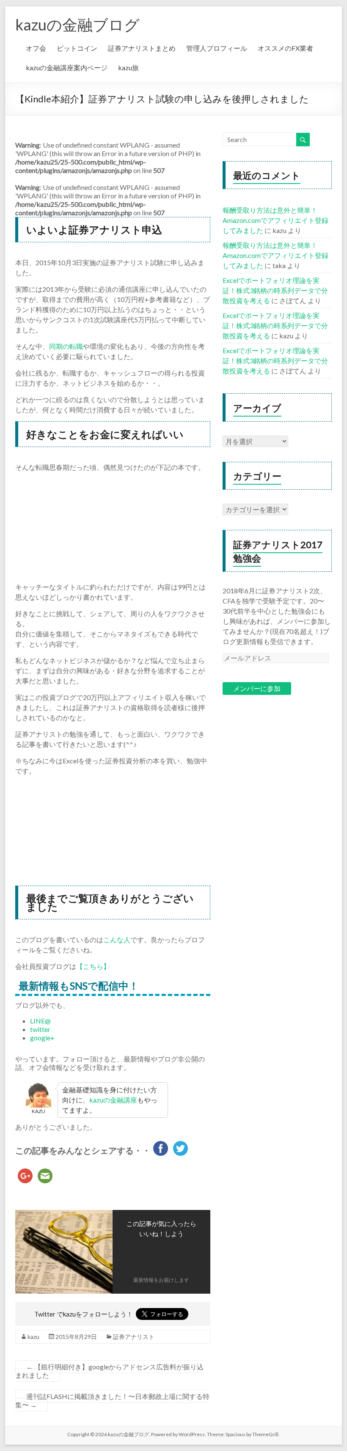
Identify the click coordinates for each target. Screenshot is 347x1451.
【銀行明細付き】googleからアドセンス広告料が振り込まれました (109, 1371)
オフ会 (36, 48)
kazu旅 (128, 67)
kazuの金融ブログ (77, 24)
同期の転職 (66, 346)
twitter (40, 1029)
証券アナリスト (133, 1336)
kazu (33, 1336)
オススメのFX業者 (285, 48)
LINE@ (40, 1021)
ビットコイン (77, 48)
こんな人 (116, 939)
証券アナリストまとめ (142, 48)
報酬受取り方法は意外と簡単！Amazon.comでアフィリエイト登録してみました (275, 220)
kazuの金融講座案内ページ (66, 67)
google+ (42, 1038)
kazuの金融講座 (113, 1100)
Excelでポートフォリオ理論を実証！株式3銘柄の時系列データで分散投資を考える (275, 290)
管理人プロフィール (216, 48)
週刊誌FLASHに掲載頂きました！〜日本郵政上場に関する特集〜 (112, 1400)
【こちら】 (93, 966)
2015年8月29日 (76, 1336)
